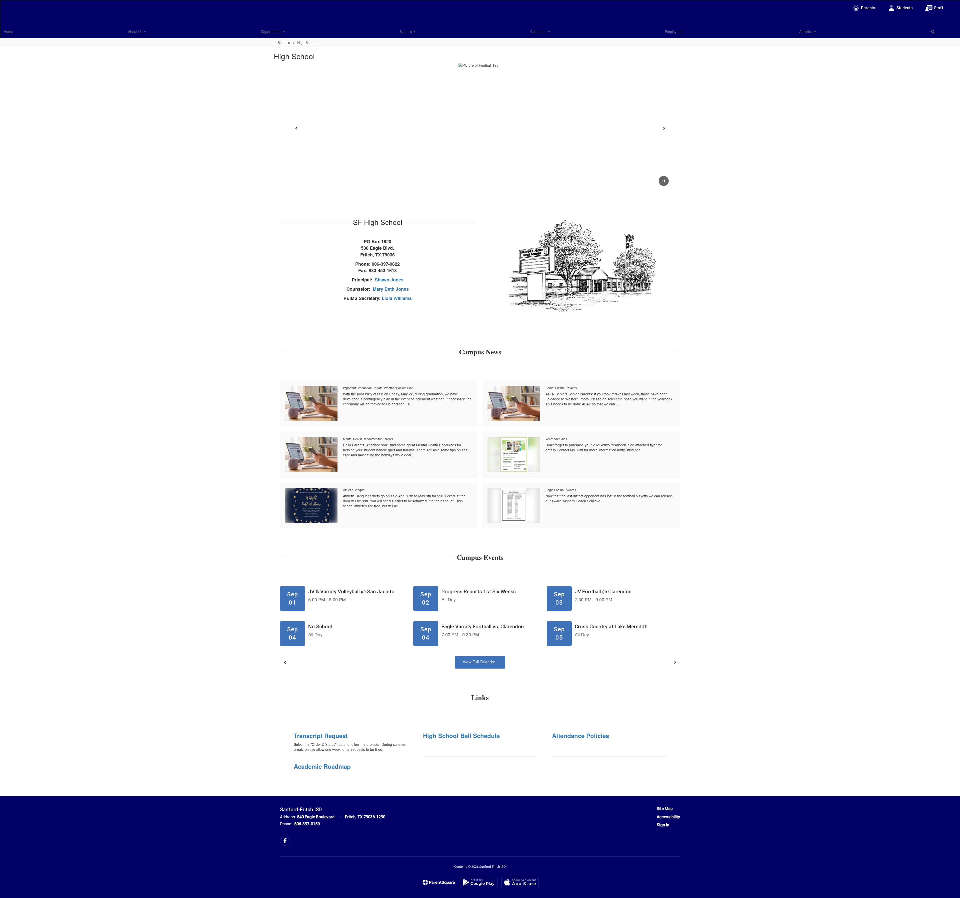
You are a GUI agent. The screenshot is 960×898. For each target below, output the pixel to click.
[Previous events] (285, 662)
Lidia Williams (397, 298)
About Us (136, 31)
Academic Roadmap (322, 766)
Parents (868, 7)
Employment (674, 31)
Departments (271, 31)
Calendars (539, 31)
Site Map (665, 808)
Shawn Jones (389, 279)
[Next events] (675, 662)
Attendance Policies (580, 735)
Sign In (663, 825)
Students (904, 7)
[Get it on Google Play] (479, 882)
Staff (939, 7)
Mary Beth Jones (391, 289)
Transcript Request (321, 735)
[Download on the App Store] (520, 882)
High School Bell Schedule (461, 735)
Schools (406, 31)
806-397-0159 (307, 824)
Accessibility (668, 817)
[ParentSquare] (439, 882)
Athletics (806, 31)
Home (8, 31)
